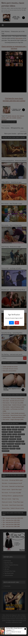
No (17, 322)
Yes (11, 322)
